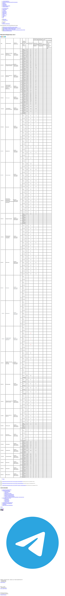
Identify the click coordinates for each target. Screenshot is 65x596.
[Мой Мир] (5, 36)
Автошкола (4, 15)
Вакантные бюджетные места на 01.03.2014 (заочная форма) (12, 483)
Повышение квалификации (7, 503)
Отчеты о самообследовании (9, 496)
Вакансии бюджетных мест (9, 495)
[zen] (1, 510)
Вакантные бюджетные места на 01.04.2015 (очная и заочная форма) (14, 485)
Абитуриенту (4, 9)
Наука (3, 14)
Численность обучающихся (9, 494)
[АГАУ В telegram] (32, 574)
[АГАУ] (2, 510)
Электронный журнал (6, 5)
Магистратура (6, 500)
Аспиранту (4, 11)
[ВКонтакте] (0, 36)
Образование (4, 13)
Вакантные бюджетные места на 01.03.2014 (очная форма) (12, 481)
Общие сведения (7, 491)
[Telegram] (3, 36)
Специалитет (6, 501)
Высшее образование (6, 490)
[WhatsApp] (4, 36)
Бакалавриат (6, 498)
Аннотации (6, 492)
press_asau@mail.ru (3, 588)
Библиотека (4, 4)
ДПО (3, 16)
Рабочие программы (7, 493)
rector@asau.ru (2, 582)
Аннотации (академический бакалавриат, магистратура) (14, 497)
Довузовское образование (6, 489)
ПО (3, 17)
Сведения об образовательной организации (10, 2)
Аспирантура (6, 499)
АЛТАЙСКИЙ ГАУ (5, 1)
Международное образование (7, 505)
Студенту (4, 10)
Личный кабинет (5, 6)
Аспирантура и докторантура (7, 502)
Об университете (5, 8)
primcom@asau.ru (3, 594)
